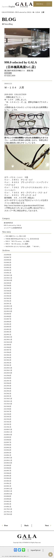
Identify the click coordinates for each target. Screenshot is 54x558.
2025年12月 (8, 275)
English (12, 7)
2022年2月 (7, 393)
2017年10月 (8, 514)
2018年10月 (8, 493)
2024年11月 (8, 308)
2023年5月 (7, 355)
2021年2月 (7, 424)
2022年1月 (7, 396)
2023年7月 (7, 350)
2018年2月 (7, 504)
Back (26, 525)
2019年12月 (8, 457)
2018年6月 (7, 499)
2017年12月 (8, 509)
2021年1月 (7, 427)
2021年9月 (7, 406)
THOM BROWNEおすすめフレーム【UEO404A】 (22, 239)
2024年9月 (7, 314)
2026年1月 (7, 272)
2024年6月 (7, 321)
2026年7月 (7, 257)
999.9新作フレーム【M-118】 (15, 236)
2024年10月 (8, 311)
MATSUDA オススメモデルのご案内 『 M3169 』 (23, 246)
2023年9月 (7, 344)
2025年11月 (8, 278)
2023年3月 (7, 360)
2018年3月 (7, 501)
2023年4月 (7, 357)
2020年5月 (7, 447)
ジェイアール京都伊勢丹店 (13, 228)
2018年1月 (7, 506)
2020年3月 (7, 452)
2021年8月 (7, 409)
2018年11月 (8, 491)
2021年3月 (7, 422)
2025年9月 (7, 283)
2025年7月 (7, 288)
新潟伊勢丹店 (8, 223)
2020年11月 (8, 432)
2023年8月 (7, 347)
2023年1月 (7, 365)
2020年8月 (7, 440)
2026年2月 (7, 270)
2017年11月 (8, 512)
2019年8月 (7, 468)
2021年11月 (8, 401)
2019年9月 (7, 465)
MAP (7, 73)
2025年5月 (7, 293)
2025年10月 (8, 280)
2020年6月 (7, 445)
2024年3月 (7, 329)
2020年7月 (7, 442)
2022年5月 (7, 385)
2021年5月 (7, 416)
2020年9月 (7, 437)
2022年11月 (8, 370)
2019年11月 (8, 460)
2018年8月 (7, 496)
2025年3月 (7, 298)
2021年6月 (7, 414)
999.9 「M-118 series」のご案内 (16, 244)
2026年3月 (7, 267)
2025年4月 (7, 296)
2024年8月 (7, 316)
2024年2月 (7, 332)
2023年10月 (8, 342)
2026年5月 (7, 262)
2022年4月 (7, 388)
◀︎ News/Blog (7, 24)
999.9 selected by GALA (20, 62)
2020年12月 (8, 429)
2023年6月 (7, 352)
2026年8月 (7, 254)
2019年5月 (7, 475)
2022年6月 (7, 383)
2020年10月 (8, 434)
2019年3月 (7, 481)
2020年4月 (7, 450)
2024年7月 (7, 319)
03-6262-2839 (9, 76)
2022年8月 (7, 378)
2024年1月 (7, 334)
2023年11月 (8, 339)
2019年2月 (7, 483)
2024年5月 (7, 324)
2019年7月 (7, 470)
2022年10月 (8, 373)
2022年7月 (7, 380)
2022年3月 (7, 391)
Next (47, 525)
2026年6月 (7, 260)
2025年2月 (7, 301)
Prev (6, 525)
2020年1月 (7, 455)
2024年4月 (7, 326)
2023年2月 (7, 362)
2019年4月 (7, 478)
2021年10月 (8, 404)
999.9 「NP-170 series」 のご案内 (17, 241)
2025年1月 (7, 303)
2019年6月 (7, 473)
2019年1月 (7, 486)
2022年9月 (7, 375)
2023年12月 (8, 337)
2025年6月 (7, 290)
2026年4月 (7, 265)
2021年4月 (7, 419)
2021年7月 (7, 411)
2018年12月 (8, 488)
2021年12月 (8, 398)
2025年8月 (7, 285)
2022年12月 (8, 368)
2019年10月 (8, 463)
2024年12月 (8, 306)
